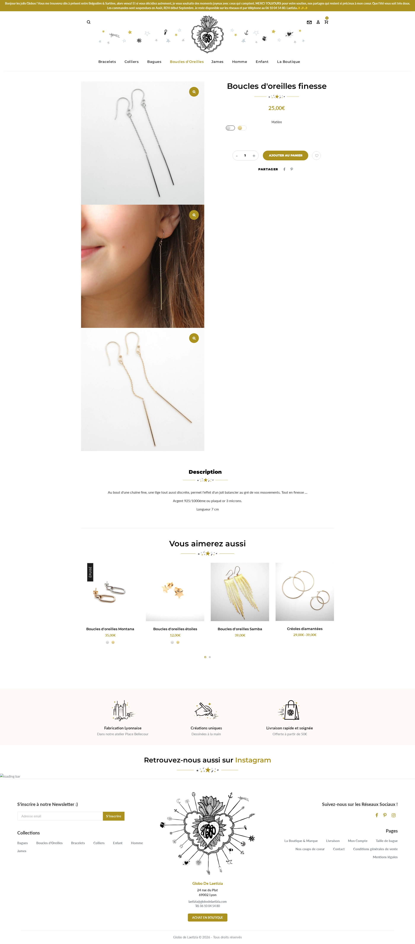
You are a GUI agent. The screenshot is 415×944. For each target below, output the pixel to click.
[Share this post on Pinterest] (291, 169)
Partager (268, 169)
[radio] (230, 128)
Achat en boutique (207, 917)
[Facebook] (376, 815)
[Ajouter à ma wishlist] (316, 155)
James (21, 851)
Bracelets (78, 843)
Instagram (253, 760)
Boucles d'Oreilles (49, 843)
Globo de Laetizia (185, 937)
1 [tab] (205, 657)
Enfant (118, 843)
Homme (137, 843)
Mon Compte (357, 841)
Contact (339, 849)
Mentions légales (385, 857)
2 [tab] (210, 657)
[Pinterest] (384, 815)
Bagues (22, 843)
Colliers (99, 843)
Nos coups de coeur (310, 849)
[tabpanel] (110, 604)
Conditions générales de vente (375, 849)
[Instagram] (394, 815)
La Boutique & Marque (301, 841)
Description (205, 472)
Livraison (333, 841)
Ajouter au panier (285, 155)
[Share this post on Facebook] (284, 169)
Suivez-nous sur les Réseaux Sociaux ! (360, 804)
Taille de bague (387, 841)
